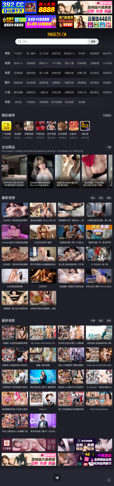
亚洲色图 (31, 82)
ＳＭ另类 (107, 63)
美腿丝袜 (69, 82)
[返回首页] (109, 480)
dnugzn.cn (57, 34)
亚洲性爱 (18, 72)
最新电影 (8, 320)
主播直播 (94, 63)
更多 (109, 197)
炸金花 (82, 53)
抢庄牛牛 (107, 53)
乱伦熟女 (94, 72)
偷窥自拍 (18, 82)
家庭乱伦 (31, 92)
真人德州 (31, 53)
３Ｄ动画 (56, 63)
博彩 (7, 53)
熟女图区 (94, 82)
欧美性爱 (56, 72)
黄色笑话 (94, 92)
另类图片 (107, 82)
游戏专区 (56, 53)
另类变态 (107, 72)
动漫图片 (56, 82)
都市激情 (18, 92)
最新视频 (8, 197)
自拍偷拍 (31, 63)
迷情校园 (69, 92)
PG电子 (18, 53)
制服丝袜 (69, 72)
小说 (7, 92)
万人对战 (43, 53)
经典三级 (81, 72)
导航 (7, 102)
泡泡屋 (82, 102)
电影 (7, 73)
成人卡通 (43, 72)
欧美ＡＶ (43, 63)
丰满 (93, 320)
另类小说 (81, 92)
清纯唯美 (81, 82)
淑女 (101, 320)
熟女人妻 (69, 63)
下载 (109, 147)
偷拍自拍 (31, 72)
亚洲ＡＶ (18, 63)
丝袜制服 (81, 63)
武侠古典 (56, 92)
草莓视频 (43, 102)
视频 (7, 63)
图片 (7, 82)
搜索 (93, 41)
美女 (93, 197)
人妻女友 (43, 92)
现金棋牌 (94, 53)
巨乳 (101, 197)
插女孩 (18, 102)
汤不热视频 (56, 102)
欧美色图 (43, 82)
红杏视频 (69, 102)
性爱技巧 (107, 92)
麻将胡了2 (69, 53)
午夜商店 (31, 102)
